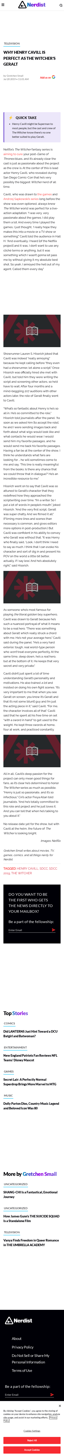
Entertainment (15, 1047)
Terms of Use (22, 1370)
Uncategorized (15, 1184)
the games (44, 194)
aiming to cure (13, 154)
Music (8, 1095)
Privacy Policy (22, 1347)
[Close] (60, 1406)
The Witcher (21, 873)
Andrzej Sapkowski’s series (21, 199)
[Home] (18, 1323)
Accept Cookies (32, 1449)
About (17, 1338)
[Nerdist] (31, 5)
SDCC (44, 868)
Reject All (32, 1440)
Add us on (44, 78)
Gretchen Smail (15, 75)
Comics (9, 1023)
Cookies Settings (32, 1431)
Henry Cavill (27, 868)
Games (9, 1071)
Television (12, 43)
